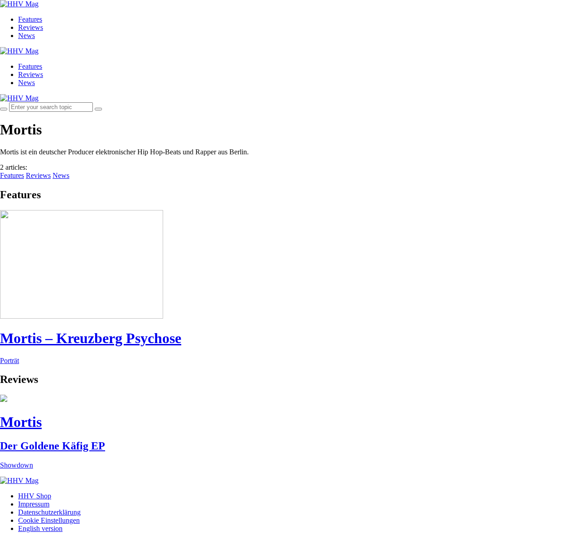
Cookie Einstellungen (49, 520)
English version (40, 528)
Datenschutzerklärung (49, 512)
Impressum (33, 504)
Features (30, 19)
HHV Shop (34, 496)
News (26, 35)
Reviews (30, 27)
